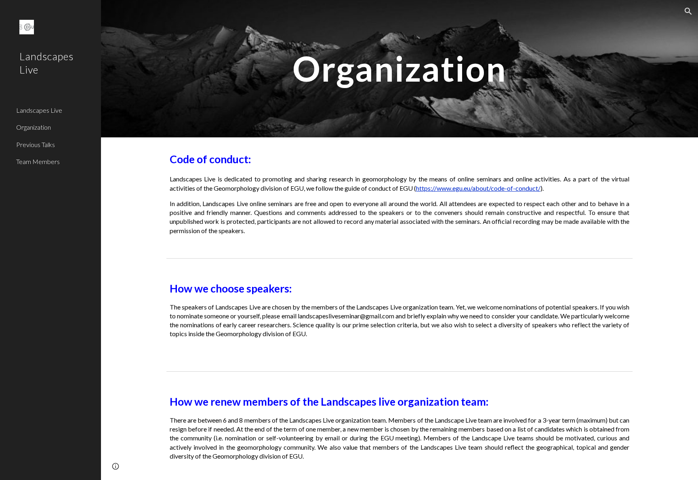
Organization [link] (33, 127)
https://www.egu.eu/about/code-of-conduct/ (478, 188)
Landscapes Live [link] (39, 110)
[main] (399, 68)
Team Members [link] (38, 161)
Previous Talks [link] (35, 144)
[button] (688, 11)
